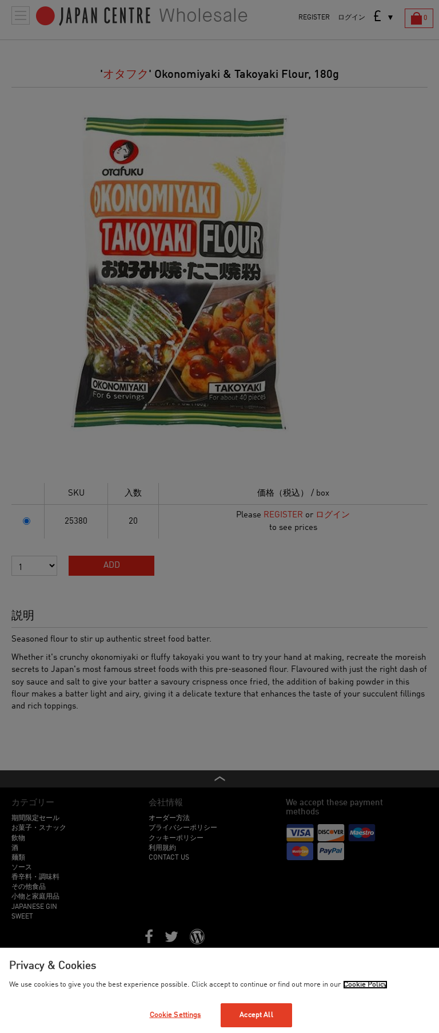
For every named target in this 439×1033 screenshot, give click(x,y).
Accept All (256, 1015)
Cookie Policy (365, 984)
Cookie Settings (175, 1015)
